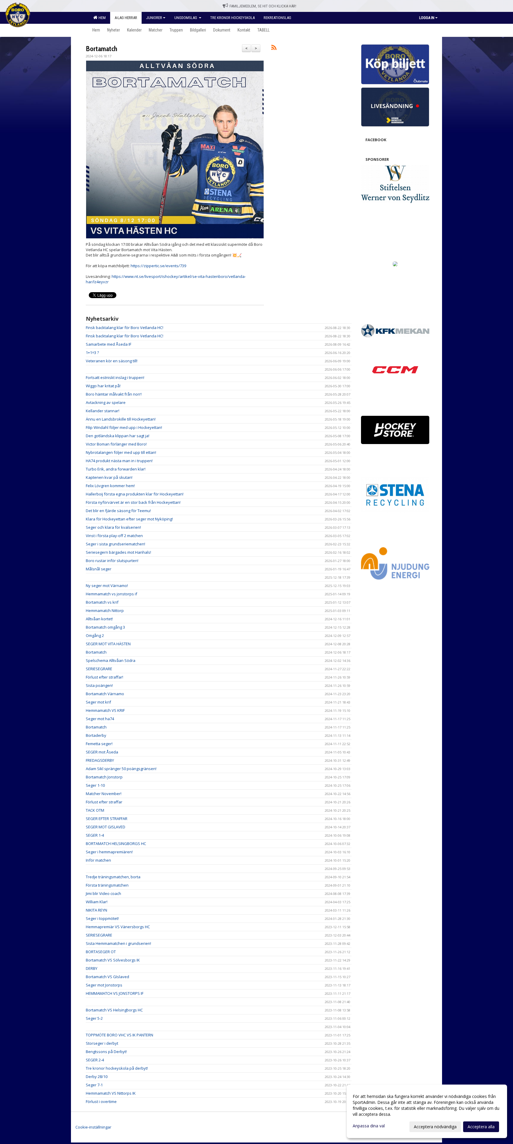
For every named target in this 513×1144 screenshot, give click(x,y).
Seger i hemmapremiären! (109, 852)
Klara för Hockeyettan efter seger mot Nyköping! (129, 519)
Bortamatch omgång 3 (105, 627)
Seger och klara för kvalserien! (113, 527)
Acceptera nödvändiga (435, 1126)
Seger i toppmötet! (102, 918)
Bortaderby (96, 735)
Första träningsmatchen (107, 885)
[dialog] (427, 1111)
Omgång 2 (95, 635)
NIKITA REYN (96, 910)
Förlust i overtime (101, 1101)
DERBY (91, 968)
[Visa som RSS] (273, 48)
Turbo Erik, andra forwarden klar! (115, 469)
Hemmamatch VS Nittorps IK (111, 1093)
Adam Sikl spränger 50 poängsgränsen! (121, 768)
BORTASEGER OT (101, 951)
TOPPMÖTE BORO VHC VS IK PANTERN (119, 1035)
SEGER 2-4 (95, 1060)
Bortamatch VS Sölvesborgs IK (113, 960)
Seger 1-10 (95, 785)
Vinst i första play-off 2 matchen (114, 535)
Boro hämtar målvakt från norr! (114, 394)
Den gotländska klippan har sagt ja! (117, 435)
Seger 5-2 (94, 1018)
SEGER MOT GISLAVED (105, 827)
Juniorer (154, 17)
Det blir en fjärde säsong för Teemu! (118, 510)
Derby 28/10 (96, 1076)
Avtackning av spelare (106, 402)
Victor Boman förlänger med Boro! (116, 444)
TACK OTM (95, 810)
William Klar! (96, 901)
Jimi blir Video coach (103, 893)
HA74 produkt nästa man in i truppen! (119, 460)
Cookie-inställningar (93, 1127)
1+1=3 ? (92, 352)
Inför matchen (98, 860)
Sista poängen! (99, 685)
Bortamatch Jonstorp (104, 777)
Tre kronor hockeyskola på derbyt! (117, 1068)
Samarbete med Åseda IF (108, 344)
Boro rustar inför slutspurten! (112, 560)
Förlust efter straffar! (104, 677)
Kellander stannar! (102, 410)
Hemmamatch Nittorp (105, 610)
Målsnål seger (98, 569)
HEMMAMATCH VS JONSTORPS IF (114, 993)
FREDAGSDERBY (100, 760)
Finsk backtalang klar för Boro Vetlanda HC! (124, 327)
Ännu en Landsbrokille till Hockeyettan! (121, 419)
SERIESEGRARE (99, 668)
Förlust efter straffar (104, 802)
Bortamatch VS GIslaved (107, 976)
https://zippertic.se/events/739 (158, 265)
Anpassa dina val (369, 1126)
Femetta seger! (99, 743)
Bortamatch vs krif (102, 602)
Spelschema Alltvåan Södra (110, 660)
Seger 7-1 (94, 1085)
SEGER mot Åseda (102, 752)
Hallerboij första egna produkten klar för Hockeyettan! (134, 494)
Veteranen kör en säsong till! (111, 361)
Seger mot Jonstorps (104, 985)
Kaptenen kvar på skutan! (109, 477)
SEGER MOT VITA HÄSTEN (108, 643)
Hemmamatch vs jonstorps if (111, 594)
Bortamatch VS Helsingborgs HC (114, 1010)
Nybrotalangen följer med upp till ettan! (121, 452)
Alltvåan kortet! (99, 618)
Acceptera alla (481, 1126)
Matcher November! (103, 793)
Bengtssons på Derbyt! (106, 1051)
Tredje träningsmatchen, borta (113, 876)
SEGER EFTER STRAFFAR (106, 818)
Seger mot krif (98, 702)
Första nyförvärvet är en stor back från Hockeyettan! (133, 502)
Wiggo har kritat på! (103, 385)
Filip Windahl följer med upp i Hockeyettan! (124, 427)
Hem (101, 17)
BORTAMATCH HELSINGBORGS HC (116, 843)
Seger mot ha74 (100, 718)
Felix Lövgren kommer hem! (110, 485)
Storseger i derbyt (102, 1043)
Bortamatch (101, 49)
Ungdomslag (186, 17)
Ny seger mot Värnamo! (107, 585)
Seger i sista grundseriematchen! (115, 544)
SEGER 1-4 (95, 835)
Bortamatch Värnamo (105, 693)
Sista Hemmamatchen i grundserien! (118, 943)
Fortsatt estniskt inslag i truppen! (115, 377)
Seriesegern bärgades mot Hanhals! (118, 552)
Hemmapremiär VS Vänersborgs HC (118, 926)
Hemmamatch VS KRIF (105, 710)
